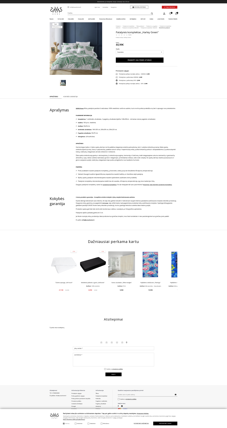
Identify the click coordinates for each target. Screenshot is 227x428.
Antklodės (91, 19)
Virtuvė (143, 19)
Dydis (118, 49)
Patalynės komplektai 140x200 (149, 28)
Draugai (73, 406)
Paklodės (71, 19)
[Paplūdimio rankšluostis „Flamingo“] (150, 264)
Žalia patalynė (140, 26)
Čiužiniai (98, 409)
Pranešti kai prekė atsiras (140, 60)
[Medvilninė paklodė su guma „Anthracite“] (92, 264)
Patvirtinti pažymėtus (141, 423)
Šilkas (51, 19)
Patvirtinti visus (165, 423)
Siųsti (113, 374)
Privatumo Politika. (143, 413)
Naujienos (114, 7)
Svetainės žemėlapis (76, 403)
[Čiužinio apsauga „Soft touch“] (64, 264)
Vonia (151, 19)
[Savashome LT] (56, 11)
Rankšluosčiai (120, 19)
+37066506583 (55, 393)
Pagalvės (81, 19)
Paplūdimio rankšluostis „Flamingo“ (150, 282)
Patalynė (61, 19)
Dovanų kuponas (140, 7)
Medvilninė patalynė (164, 28)
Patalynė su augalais (151, 26)
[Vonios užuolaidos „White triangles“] (121, 264)
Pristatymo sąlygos (76, 393)
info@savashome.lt (75, 7)
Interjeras (133, 19)
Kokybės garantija (70, 97)
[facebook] (118, 406)
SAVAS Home (80, 108)
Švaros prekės (173, 19)
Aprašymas (54, 97)
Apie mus (97, 7)
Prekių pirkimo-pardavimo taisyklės (80, 398)
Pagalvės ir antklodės (101, 401)
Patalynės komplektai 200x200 (130, 28)
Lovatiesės (160, 19)
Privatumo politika (76, 401)
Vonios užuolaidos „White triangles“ (121, 282)
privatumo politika (117, 369)
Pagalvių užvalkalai (105, 19)
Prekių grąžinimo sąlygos (78, 396)
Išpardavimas (170, 7)
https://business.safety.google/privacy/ (74, 419)
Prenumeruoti (175, 394)
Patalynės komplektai (128, 26)
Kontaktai (105, 7)
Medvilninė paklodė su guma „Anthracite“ (93, 282)
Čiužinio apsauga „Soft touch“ (64, 282)
